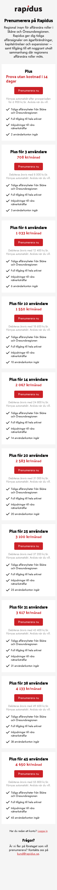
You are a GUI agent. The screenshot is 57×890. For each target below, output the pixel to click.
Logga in (43, 831)
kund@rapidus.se (28, 854)
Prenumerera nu (28, 90)
